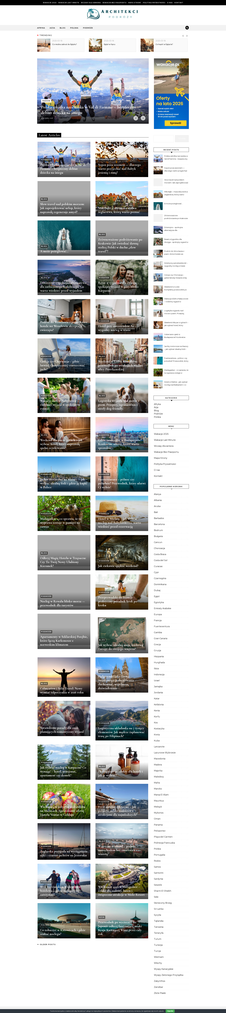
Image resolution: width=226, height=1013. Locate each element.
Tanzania (158, 927)
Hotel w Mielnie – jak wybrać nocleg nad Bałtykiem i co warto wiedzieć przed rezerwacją (119, 523)
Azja (52, 28)
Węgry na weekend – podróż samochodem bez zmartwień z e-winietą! (119, 850)
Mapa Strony (134, 3)
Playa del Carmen (163, 837)
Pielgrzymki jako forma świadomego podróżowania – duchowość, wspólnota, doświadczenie (117, 682)
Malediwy (159, 776)
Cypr (156, 572)
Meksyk (158, 807)
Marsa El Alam (161, 794)
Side (156, 897)
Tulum (157, 939)
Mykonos (158, 813)
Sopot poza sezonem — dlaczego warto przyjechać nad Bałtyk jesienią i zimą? (119, 169)
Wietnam (159, 957)
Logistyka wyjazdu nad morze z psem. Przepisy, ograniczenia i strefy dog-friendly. (118, 405)
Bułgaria (158, 536)
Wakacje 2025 (49, 3)
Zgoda (170, 1011)
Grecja (157, 644)
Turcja (157, 951)
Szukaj (181, 138)
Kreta (157, 734)
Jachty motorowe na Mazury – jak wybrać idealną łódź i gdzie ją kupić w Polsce (63, 483)
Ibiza (156, 668)
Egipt (157, 596)
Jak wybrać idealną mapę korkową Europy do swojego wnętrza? (120, 647)
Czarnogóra (160, 578)
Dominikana (160, 584)
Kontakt (178, 3)
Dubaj (157, 590)
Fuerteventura (162, 626)
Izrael (157, 680)
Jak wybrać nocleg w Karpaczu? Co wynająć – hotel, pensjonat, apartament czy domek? (63, 771)
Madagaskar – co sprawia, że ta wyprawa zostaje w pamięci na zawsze (60, 523)
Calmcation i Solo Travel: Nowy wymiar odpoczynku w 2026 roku (62, 690)
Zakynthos (159, 981)
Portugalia (159, 855)
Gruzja (157, 650)
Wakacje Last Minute (68, 3)
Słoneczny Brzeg (163, 903)
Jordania (158, 692)
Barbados (159, 518)
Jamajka (158, 686)
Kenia (157, 710)
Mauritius (159, 801)
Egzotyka (159, 602)
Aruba (157, 506)
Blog (63, 28)
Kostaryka (159, 728)
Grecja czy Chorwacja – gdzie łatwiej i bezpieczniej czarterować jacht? (62, 365)
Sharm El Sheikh (162, 891)
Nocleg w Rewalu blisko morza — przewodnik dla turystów (62, 603)
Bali (156, 512)
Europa (158, 614)
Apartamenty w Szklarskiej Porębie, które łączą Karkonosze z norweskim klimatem (64, 641)
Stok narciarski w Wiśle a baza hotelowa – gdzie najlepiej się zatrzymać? (60, 891)
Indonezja (159, 674)
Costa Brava (160, 554)
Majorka (158, 770)
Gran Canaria (160, 638)
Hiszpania (159, 656)
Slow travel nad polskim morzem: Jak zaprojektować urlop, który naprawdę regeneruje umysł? (62, 208)
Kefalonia (159, 704)
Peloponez (159, 831)
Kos (156, 722)
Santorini (158, 873)
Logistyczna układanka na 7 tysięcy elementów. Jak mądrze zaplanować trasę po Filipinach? (121, 732)
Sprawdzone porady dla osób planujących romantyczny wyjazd (62, 730)
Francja (158, 620)
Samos (157, 867)
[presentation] (183, 35)
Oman (157, 819)
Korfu (157, 716)
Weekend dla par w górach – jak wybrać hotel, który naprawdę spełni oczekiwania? (61, 444)
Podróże (88, 28)
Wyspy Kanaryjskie (163, 969)
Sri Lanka (158, 909)
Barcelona (159, 524)
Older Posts (47, 944)
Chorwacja (159, 548)
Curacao (158, 566)
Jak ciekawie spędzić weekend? (118, 566)
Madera (158, 764)
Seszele (158, 885)
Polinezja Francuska (164, 843)
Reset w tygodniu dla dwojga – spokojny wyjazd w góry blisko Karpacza (118, 287)
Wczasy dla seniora (91, 3)
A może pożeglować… (54, 251)
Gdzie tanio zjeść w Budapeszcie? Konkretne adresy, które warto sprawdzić (120, 444)
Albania (158, 500)
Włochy (158, 963)
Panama (158, 825)
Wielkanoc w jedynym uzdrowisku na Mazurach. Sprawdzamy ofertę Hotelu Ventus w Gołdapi (62, 811)
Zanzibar (158, 987)
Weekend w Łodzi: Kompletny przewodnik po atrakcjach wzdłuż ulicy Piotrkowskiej (120, 365)
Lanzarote (159, 746)
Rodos (157, 861)
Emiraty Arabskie (162, 608)
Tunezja (158, 945)
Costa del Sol (160, 560)
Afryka (41, 28)
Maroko (158, 788)
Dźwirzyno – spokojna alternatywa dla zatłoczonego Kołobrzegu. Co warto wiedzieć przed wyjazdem (63, 287)
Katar (157, 698)
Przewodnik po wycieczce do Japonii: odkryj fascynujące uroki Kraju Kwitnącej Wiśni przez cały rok (120, 928)
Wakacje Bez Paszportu (114, 3)
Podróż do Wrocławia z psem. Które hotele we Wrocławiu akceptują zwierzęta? (63, 326)
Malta (157, 782)
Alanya (157, 494)
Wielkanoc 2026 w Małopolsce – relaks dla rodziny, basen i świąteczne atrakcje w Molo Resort (121, 891)
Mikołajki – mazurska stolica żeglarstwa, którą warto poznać (119, 210)
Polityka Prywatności (154, 3)
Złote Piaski (160, 993)
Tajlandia (158, 921)
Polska (74, 28)
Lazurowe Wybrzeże (165, 752)
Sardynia (158, 879)
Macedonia (159, 758)
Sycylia (157, 915)
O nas (170, 3)
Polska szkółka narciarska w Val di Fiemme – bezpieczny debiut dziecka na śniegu (63, 169)
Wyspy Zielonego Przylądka (168, 975)
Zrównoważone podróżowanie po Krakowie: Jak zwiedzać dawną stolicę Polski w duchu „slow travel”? (120, 245)
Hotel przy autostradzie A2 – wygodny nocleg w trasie (117, 328)
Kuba (157, 740)
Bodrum (158, 530)
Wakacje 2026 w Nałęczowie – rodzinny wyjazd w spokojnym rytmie (60, 405)
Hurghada (159, 662)
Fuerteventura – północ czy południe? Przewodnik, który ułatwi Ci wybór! (122, 483)
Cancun (158, 542)
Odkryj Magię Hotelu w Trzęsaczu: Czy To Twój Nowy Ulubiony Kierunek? (63, 562)
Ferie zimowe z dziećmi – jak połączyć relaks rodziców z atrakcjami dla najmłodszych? (117, 811)
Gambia (158, 632)
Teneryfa (158, 933)
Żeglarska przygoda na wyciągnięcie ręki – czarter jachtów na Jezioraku (63, 853)
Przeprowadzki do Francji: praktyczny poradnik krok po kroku (117, 601)
